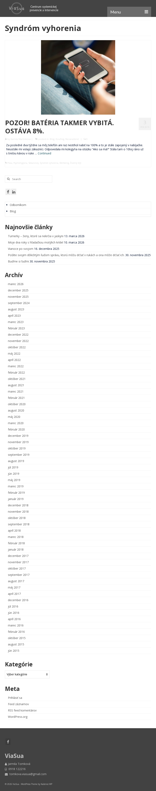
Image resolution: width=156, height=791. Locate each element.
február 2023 (16, 328)
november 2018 (18, 511)
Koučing (60, 138)
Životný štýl (75, 163)
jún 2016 (13, 613)
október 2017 (17, 568)
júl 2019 (13, 467)
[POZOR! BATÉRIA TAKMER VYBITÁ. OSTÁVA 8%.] (78, 77)
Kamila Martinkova (21, 138)
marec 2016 (16, 625)
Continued (44, 153)
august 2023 (16, 309)
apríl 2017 (14, 594)
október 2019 (17, 448)
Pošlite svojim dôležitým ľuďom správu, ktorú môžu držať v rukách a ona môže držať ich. (66, 255)
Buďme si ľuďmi (18, 261)
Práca (9, 163)
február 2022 (16, 372)
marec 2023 (16, 322)
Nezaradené (72, 138)
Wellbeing (64, 163)
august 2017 (16, 581)
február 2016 (16, 632)
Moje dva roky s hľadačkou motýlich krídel (35, 242)
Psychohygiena (20, 163)
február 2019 (16, 493)
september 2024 (18, 303)
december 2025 (18, 290)
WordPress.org (17, 717)
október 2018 (17, 518)
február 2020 (16, 429)
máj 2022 (14, 353)
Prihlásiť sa (15, 698)
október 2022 (17, 347)
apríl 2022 (14, 360)
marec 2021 (16, 391)
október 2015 (17, 638)
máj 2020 (14, 417)
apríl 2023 (14, 316)
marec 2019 (16, 486)
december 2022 (18, 334)
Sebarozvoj (33, 163)
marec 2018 (16, 537)
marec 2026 (16, 284)
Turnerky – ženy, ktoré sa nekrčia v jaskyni (35, 236)
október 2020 (17, 404)
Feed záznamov (18, 704)
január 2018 (16, 549)
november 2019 (18, 442)
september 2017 (18, 575)
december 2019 (18, 436)
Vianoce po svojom (20, 249)
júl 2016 (13, 606)
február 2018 (16, 543)
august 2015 (16, 644)
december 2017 (18, 556)
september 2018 (18, 524)
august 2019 (16, 461)
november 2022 (18, 341)
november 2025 (18, 297)
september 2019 (18, 455)
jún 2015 (13, 651)
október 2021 (17, 379)
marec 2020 (16, 423)
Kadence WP (46, 784)
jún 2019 (13, 474)
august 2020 (16, 410)
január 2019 (16, 499)
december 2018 (18, 505)
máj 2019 (14, 480)
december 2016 (18, 600)
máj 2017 (14, 587)
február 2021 (16, 398)
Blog (52, 138)
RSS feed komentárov (22, 710)
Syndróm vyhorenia (49, 163)
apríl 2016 (14, 619)
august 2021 (16, 385)
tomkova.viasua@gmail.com (28, 774)
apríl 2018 (14, 530)
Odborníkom (18, 205)
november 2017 (18, 562)
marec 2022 (16, 366)
